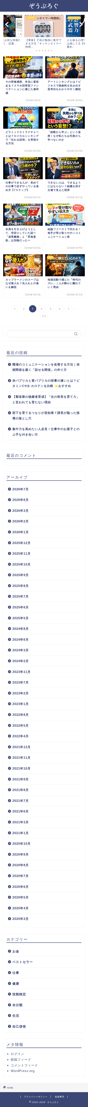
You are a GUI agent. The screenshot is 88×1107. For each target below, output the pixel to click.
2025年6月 (20, 607)
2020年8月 (20, 865)
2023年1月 (20, 704)
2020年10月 (21, 843)
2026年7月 (20, 489)
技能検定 (19, 994)
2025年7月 (20, 596)
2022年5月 (20, 725)
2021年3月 (20, 822)
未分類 (17, 1005)
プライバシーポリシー (35, 1097)
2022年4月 (20, 736)
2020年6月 (20, 886)
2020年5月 (20, 897)
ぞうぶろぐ (44, 5)
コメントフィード (24, 1065)
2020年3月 (20, 919)
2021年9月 (20, 779)
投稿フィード (21, 1059)
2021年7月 (20, 800)
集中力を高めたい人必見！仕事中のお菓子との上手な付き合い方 (46, 431)
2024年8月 (20, 628)
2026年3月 (20, 510)
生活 (15, 1015)
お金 (15, 951)
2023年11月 (21, 672)
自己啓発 (19, 1026)
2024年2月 (20, 661)
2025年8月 (20, 586)
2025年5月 (20, 618)
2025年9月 (20, 575)
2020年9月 (20, 854)
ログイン (17, 1054)
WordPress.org (23, 1071)
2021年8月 (20, 790)
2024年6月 (20, 639)
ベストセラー (22, 962)
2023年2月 (20, 693)
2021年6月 (20, 811)
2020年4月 (20, 908)
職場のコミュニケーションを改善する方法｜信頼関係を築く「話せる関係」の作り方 (46, 367)
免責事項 (59, 1097)
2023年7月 (20, 682)
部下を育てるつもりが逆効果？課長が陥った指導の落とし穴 (46, 415)
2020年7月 (20, 876)
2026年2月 (20, 521)
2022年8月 (20, 714)
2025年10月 (21, 564)
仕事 (15, 972)
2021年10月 (21, 768)
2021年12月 (21, 747)
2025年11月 (21, 553)
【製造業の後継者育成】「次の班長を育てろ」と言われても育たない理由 (46, 399)
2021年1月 (20, 833)
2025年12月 (21, 543)
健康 (15, 983)
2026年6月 (20, 500)
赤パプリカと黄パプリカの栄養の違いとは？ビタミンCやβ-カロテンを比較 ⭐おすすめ (46, 383)
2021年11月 (21, 757)
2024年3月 (20, 650)
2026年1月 (20, 532)
